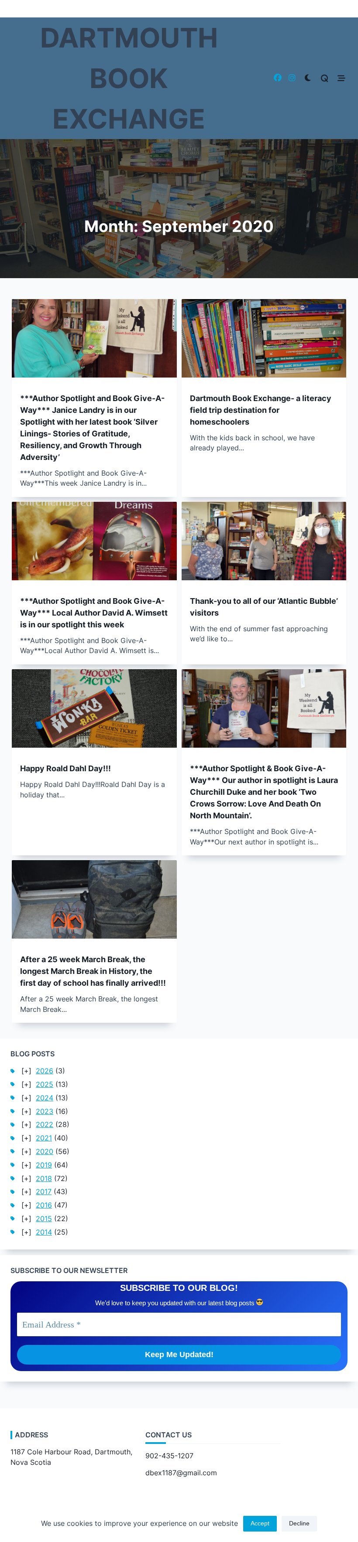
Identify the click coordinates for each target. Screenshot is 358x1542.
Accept (260, 1523)
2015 (44, 1219)
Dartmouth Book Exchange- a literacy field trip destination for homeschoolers (260, 410)
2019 (44, 1165)
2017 (44, 1192)
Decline (299, 1523)
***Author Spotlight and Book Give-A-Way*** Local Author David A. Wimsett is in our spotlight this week (94, 612)
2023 (44, 1111)
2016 (44, 1205)
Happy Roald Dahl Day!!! (65, 768)
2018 (44, 1178)
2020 (44, 1151)
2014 (44, 1232)
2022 (44, 1124)
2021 (44, 1138)
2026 (44, 1071)
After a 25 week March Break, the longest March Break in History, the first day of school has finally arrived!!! (93, 971)
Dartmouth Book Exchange (129, 78)
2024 (44, 1098)
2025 (44, 1084)
